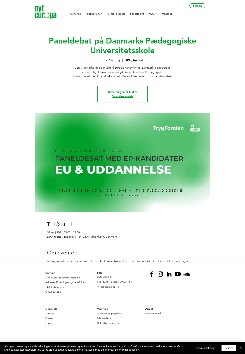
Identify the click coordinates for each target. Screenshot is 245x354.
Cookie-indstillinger (205, 348)
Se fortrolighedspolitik (127, 349)
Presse (49, 318)
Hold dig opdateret (108, 323)
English (49, 323)
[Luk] (241, 348)
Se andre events (122, 96)
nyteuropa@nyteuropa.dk (65, 277)
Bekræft (229, 348)
